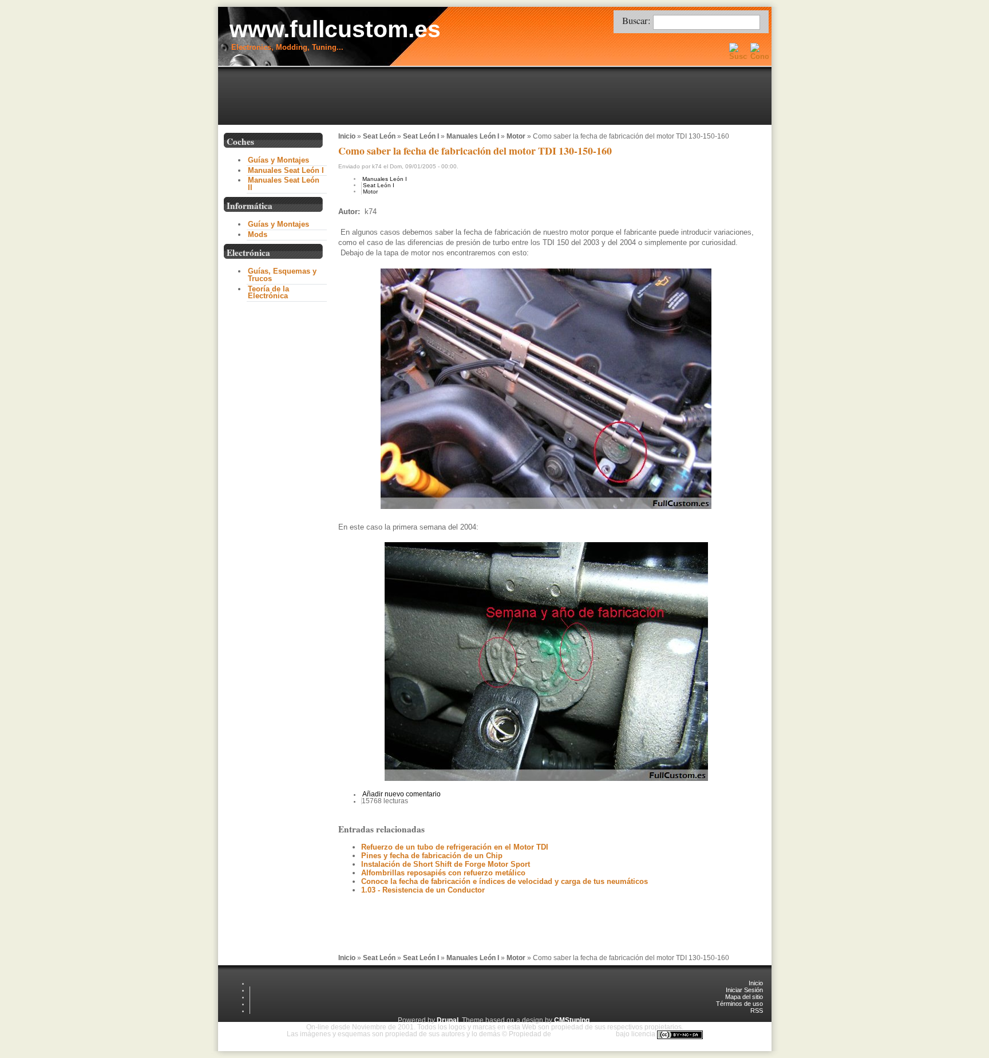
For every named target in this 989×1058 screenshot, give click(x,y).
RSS (756, 1010)
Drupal (447, 1020)
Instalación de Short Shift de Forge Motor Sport (445, 864)
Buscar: (637, 20)
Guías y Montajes (278, 160)
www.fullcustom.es (335, 29)
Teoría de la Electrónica (268, 293)
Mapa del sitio (744, 996)
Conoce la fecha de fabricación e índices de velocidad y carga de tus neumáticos (504, 881)
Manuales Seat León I (286, 170)
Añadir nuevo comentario (401, 794)
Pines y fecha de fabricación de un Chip (432, 855)
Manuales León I (472, 136)
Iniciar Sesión (744, 989)
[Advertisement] (497, 97)
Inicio (346, 136)
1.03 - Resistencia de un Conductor (423, 890)
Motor (516, 136)
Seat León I (421, 136)
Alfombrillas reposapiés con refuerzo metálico (443, 872)
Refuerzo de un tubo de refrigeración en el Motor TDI (454, 847)
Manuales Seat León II (283, 184)
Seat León (379, 136)
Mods (257, 234)
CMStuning (572, 1020)
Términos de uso (739, 1003)
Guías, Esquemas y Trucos (282, 275)
